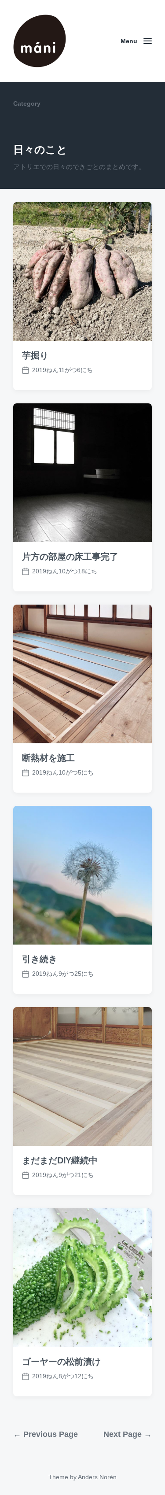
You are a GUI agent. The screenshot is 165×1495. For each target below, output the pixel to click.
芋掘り (35, 355)
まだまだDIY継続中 (60, 1160)
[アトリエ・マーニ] (39, 41)
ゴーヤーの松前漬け (61, 1361)
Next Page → (127, 1434)
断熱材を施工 (48, 758)
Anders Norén (97, 1476)
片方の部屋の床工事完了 (70, 556)
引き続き (39, 959)
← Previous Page (45, 1434)
